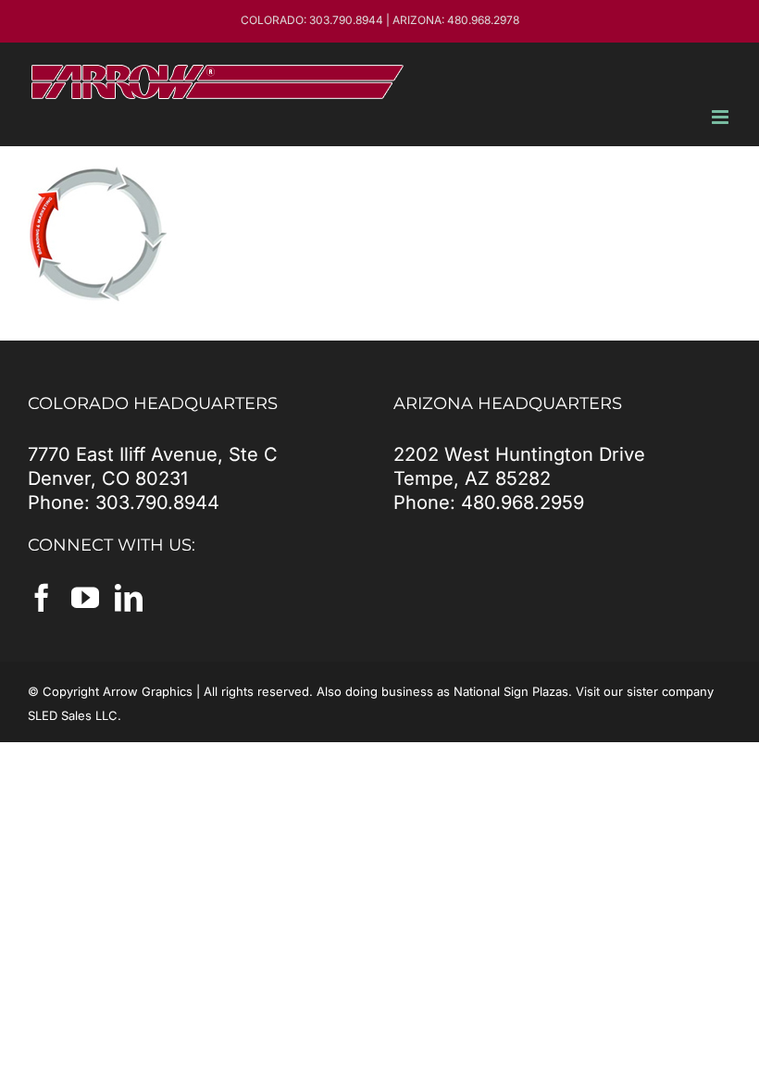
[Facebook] (42, 598)
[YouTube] (85, 598)
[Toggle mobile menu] (721, 117)
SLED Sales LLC (73, 715)
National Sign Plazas (511, 691)
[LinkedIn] (129, 598)
